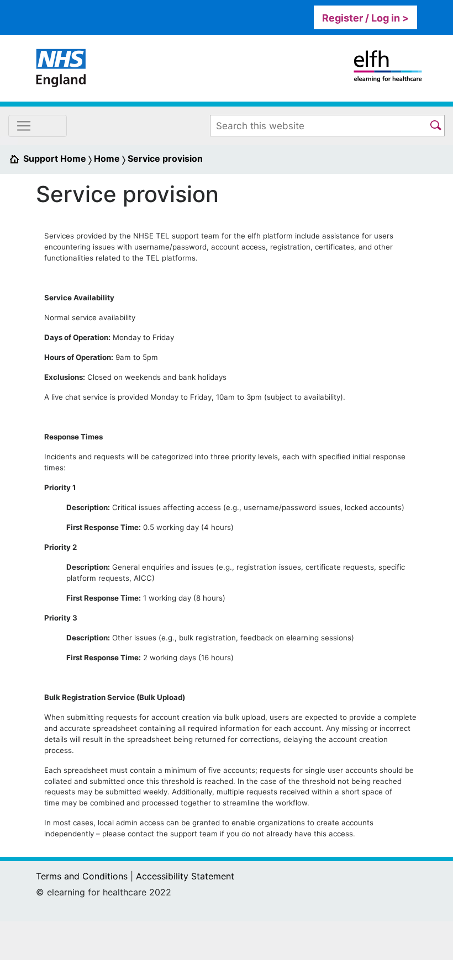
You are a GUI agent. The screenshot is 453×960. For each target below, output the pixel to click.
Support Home (54, 158)
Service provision (165, 158)
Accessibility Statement (185, 876)
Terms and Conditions (82, 876)
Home (107, 158)
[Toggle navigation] (37, 126)
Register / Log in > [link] (365, 18)
